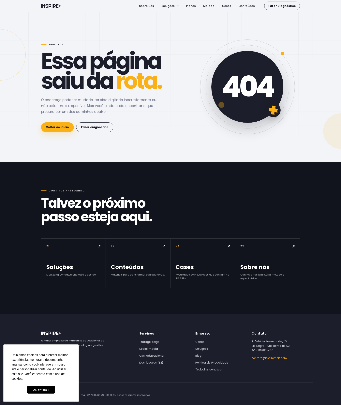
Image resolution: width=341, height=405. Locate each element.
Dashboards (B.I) (151, 363)
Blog (198, 356)
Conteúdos (247, 6)
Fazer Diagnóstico (282, 6)
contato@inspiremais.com (269, 358)
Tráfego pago (149, 342)
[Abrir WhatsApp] (331, 395)
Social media (148, 349)
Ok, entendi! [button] (41, 389)
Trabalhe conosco (208, 369)
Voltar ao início (57, 127)
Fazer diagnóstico (94, 127)
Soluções (168, 6)
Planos (191, 6)
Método (209, 6)
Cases (226, 6)
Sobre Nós (146, 6)
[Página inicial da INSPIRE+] (51, 6)
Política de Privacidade (211, 363)
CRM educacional (151, 356)
